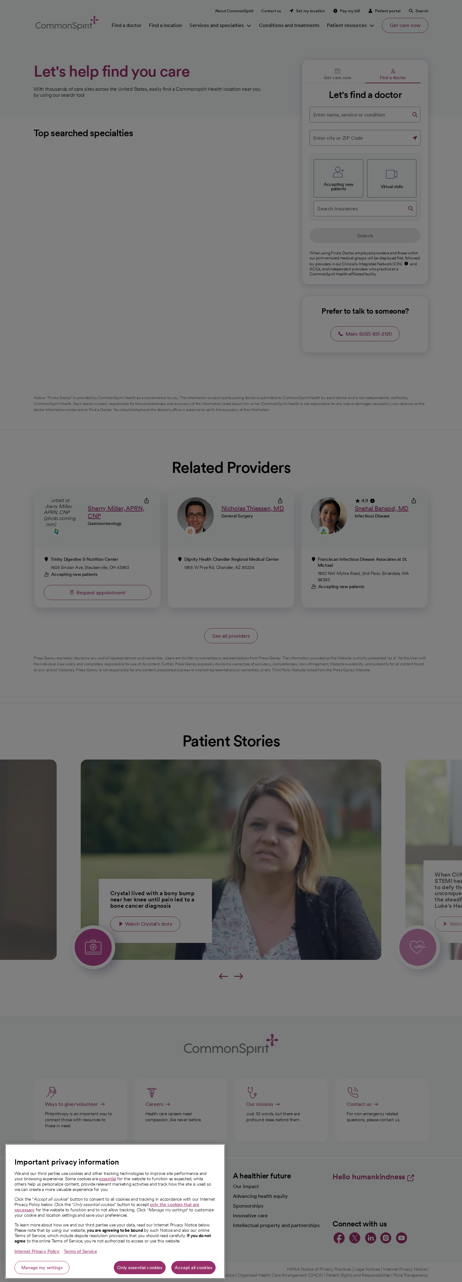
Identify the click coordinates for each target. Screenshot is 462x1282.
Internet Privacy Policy (36, 1251)
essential (107, 1178)
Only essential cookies (139, 1267)
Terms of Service (80, 1251)
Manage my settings (42, 1267)
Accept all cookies (193, 1267)
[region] (115, 1211)
